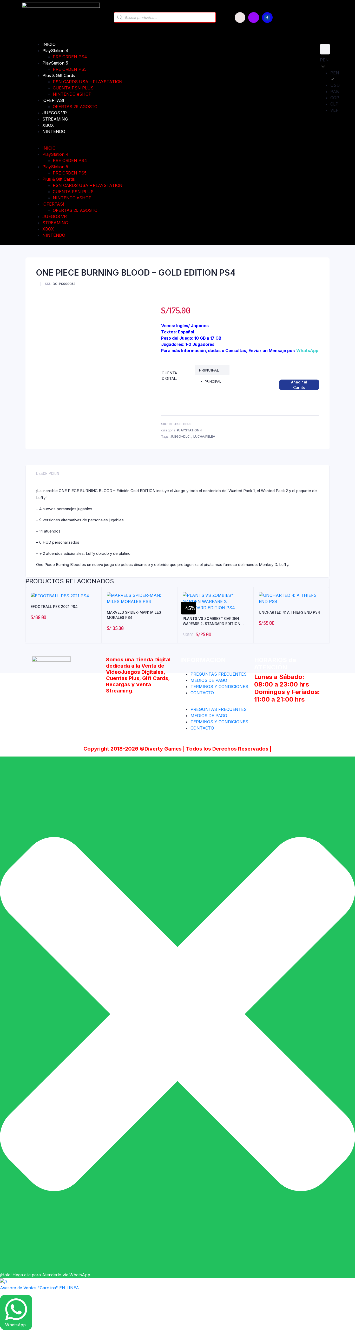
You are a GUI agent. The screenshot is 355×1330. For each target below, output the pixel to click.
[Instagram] (253, 17)
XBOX (48, 125)
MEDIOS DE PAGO (208, 680)
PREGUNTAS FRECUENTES (218, 674)
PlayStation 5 (55, 63)
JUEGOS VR (54, 112)
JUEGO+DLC (180, 436)
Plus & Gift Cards (58, 75)
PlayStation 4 (55, 50)
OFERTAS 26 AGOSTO (75, 106)
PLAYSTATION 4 (189, 430)
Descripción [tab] (47, 473)
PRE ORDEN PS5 (70, 69)
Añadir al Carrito (299, 385)
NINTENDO (53, 131)
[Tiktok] (240, 17)
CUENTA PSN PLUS (73, 87)
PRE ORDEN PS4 (70, 56)
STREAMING (55, 119)
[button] (160, 142)
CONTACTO (202, 692)
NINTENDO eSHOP (72, 94)
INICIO (48, 44)
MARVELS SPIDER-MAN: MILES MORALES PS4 (134, 615)
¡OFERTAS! (53, 100)
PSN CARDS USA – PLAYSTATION (87, 81)
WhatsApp (307, 350)
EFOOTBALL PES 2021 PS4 (54, 606)
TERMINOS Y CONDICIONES (219, 686)
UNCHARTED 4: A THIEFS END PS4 (289, 612)
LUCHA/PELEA (204, 436)
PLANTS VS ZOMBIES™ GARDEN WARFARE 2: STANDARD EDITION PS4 (211, 621)
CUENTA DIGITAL (169, 376)
